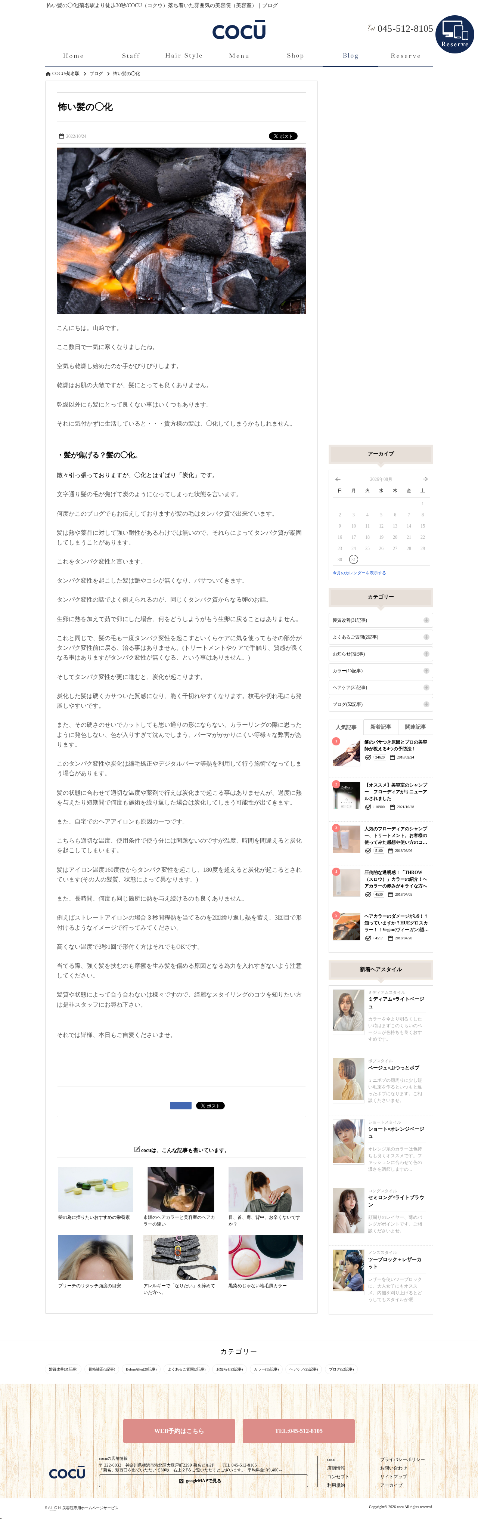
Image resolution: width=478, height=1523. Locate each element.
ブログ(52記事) (348, 704)
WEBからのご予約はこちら (455, 22)
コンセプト (338, 1476)
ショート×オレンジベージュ (396, 1132)
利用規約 (336, 1485)
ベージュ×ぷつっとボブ (393, 1068)
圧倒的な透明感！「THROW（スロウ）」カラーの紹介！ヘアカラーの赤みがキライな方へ (395, 879)
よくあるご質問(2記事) (355, 637)
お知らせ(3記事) (349, 654)
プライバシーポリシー (402, 1459)
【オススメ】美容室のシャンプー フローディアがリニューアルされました (395, 791)
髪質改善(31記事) (350, 620)
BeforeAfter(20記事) (141, 1369)
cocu (331, 1459)
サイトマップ (393, 1476)
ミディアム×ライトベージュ (396, 1002)
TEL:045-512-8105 (299, 1431)
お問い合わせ (393, 1468)
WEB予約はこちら (179, 1431)
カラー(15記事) (348, 670)
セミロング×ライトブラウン (396, 1201)
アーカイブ (391, 1485)
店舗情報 (336, 1468)
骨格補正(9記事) (102, 1369)
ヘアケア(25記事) (350, 687)
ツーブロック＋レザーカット (395, 1263)
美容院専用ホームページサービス (90, 1508)
